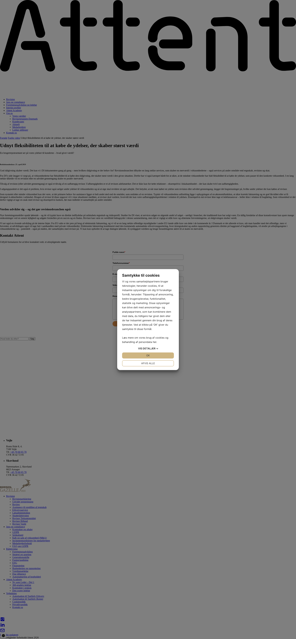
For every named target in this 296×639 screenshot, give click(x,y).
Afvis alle (148, 363)
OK (148, 355)
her (154, 342)
